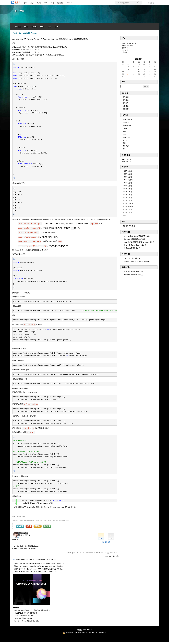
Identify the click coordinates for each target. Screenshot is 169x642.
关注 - (27, 535)
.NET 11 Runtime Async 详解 (24, 616)
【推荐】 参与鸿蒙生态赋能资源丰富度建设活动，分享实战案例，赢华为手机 (38, 564)
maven (126, 128)
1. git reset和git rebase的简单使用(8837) (136, 236)
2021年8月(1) (127, 198)
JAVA (125, 131)
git (124, 134)
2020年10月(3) (128, 206)
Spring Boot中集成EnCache (29, 546)
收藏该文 (38, 526)
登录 (40, 560)
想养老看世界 (23, 533)
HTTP (125, 140)
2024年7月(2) (127, 186)
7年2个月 (130, 46)
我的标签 (126, 109)
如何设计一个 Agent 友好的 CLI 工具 (26, 621)
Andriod (126, 137)
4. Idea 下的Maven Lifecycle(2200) (134, 245)
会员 (25, 3)
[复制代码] (14, 65)
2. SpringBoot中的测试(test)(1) (133, 275)
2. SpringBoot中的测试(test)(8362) (134, 239)
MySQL (126, 122)
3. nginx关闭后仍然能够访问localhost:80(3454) (138, 242)
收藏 (111, 553)
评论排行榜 (126, 254)
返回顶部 (116, 556)
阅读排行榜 (126, 232)
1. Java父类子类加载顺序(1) (132, 258)
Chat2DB (69, 3)
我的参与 (126, 103)
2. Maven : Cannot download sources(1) (136, 261)
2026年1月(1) (127, 177)
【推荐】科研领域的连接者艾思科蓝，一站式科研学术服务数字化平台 (36, 572)
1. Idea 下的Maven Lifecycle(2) (133, 272)
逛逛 (47, 560)
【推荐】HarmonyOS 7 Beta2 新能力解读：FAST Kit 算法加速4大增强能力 (38, 566)
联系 (42, 26)
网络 (125, 143)
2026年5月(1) (127, 171)
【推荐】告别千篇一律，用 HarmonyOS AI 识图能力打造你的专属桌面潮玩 (37, 569)
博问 (46, 3)
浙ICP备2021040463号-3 (97, 632)
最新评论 (126, 106)
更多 (124, 149)
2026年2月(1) (127, 174)
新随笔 (33, 26)
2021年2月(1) (127, 201)
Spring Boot (21, 516)
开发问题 (126, 146)
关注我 (29, 526)
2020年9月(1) (127, 209)
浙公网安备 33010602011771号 (76, 632)
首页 (26, 26)
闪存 (52, 3)
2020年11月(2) (128, 204)
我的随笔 (126, 97)
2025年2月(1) (127, 183)
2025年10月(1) (128, 180)
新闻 (39, 3)
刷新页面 (108, 556)
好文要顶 (20, 526)
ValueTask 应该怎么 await (23, 618)
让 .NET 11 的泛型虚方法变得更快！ (26, 613)
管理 (56, 26)
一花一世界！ (19, 11)
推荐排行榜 (126, 267)
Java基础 (127, 125)
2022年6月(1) (127, 195)
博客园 (17, 26)
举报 (115, 553)
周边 (32, 3)
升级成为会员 (106, 542)
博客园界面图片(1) (129, 226)
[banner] (15, 2)
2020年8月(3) (127, 212)
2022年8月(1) (127, 192)
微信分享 (47, 526)
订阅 (49, 26)
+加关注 (15, 539)
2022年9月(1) (127, 189)
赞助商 (60, 3)
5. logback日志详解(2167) (131, 248)
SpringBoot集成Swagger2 (28, 549)
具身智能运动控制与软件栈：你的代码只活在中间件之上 (33, 610)
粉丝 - (21, 535)
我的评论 (126, 100)
